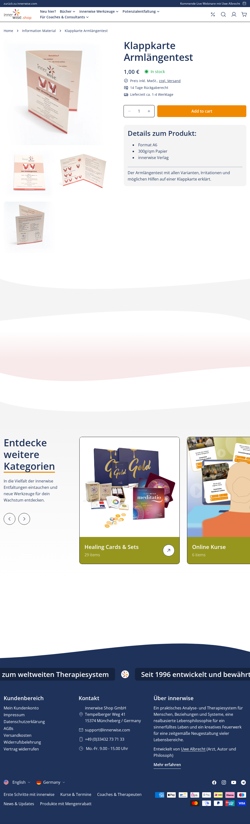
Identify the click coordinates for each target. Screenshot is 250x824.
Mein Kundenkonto (21, 708)
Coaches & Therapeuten (119, 794)
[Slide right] (24, 519)
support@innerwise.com (107, 730)
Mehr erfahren (167, 764)
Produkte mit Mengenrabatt (66, 803)
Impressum (14, 714)
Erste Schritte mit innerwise (29, 794)
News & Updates (19, 803)
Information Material (39, 30)
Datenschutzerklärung (24, 721)
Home (8, 30)
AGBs (8, 728)
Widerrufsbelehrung (22, 742)
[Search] (223, 14)
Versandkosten (17, 735)
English (19, 782)
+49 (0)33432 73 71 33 (104, 739)
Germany (51, 782)
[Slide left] (9, 519)
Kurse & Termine (75, 794)
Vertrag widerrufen (21, 749)
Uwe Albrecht (193, 749)
